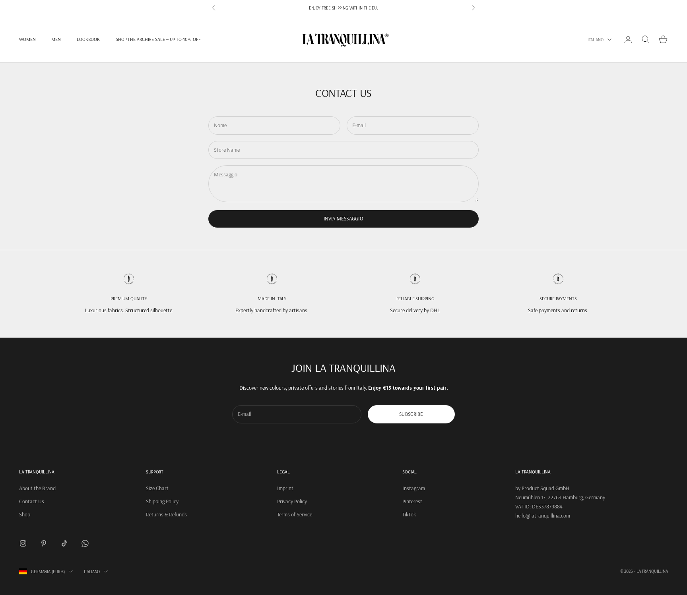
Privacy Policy (292, 501)
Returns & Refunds (166, 514)
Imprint (285, 488)
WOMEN (27, 39)
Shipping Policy (162, 501)
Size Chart (157, 488)
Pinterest (412, 501)
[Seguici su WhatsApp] (85, 543)
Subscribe (411, 414)
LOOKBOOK (88, 39)
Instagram (413, 488)
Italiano (596, 39)
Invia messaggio (343, 218)
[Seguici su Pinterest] (44, 543)
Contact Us (31, 501)
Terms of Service (294, 514)
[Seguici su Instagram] (23, 543)
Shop (24, 514)
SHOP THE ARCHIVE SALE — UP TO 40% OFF (158, 39)
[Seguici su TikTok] (64, 543)
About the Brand (37, 488)
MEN (56, 39)
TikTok (409, 514)
